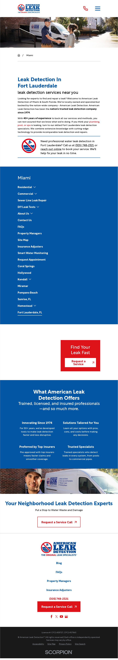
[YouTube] (61, 616)
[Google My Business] (66, 616)
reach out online (51, 149)
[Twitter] (56, 616)
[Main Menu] (97, 8)
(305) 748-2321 (84, 145)
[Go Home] (19, 55)
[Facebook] (51, 616)
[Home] (29, 8)
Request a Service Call (56, 522)
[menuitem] (25, 187)
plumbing (94, 121)
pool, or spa (24, 125)
